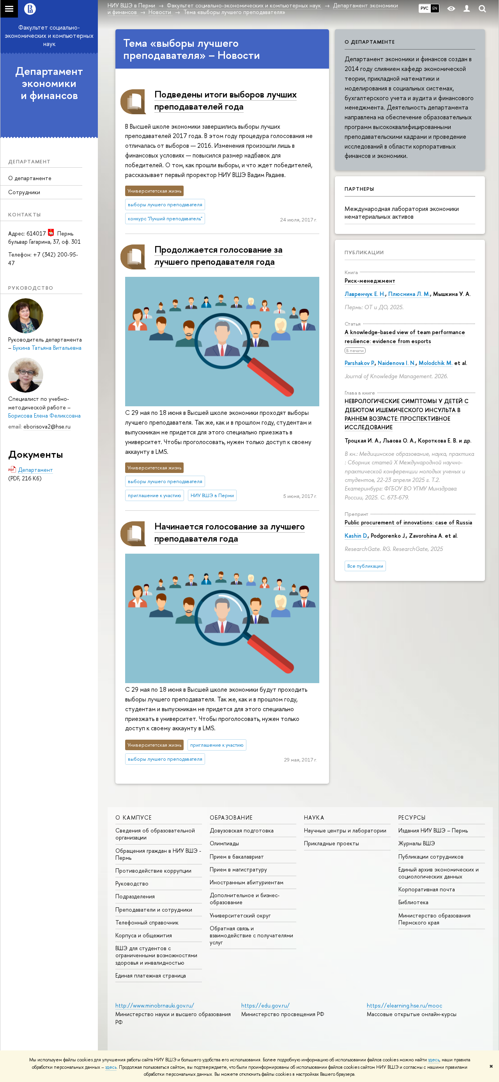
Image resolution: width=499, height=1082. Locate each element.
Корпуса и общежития (143, 935)
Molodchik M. (436, 363)
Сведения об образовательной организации (155, 834)
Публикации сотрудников (431, 856)
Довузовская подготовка (242, 830)
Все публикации (365, 566)
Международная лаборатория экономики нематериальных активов (402, 212)
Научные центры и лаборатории (345, 830)
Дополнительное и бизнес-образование (245, 898)
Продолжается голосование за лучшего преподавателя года (218, 255)
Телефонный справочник (147, 922)
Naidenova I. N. (397, 363)
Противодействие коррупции (153, 870)
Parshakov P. (360, 363)
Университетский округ (240, 915)
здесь (433, 1060)
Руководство (132, 883)
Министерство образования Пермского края (434, 919)
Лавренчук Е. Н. (365, 294)
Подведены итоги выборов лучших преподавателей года (225, 100)
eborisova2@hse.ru (47, 426)
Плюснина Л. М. (409, 294)
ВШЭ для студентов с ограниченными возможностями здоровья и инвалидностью (156, 955)
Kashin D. (356, 535)
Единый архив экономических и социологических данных (438, 873)
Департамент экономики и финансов (49, 83)
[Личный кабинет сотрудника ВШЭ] (466, 9)
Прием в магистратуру (238, 869)
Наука (314, 817)
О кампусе (133, 817)
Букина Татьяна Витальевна (47, 347)
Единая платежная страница (150, 975)
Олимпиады (224, 843)
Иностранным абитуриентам (246, 882)
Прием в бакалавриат (237, 856)
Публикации (364, 252)
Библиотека (413, 902)
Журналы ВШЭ (416, 843)
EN (434, 8)
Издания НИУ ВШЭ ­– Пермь (433, 830)
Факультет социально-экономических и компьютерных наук (49, 35)
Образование (231, 817)
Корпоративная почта (426, 889)
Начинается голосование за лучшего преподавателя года (229, 532)
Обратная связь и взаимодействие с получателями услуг (251, 935)
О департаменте (29, 178)
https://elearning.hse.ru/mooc (404, 1005)
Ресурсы (412, 817)
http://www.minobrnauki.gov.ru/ (154, 1005)
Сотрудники (24, 192)
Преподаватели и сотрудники (153, 909)
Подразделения (135, 896)
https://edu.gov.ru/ (265, 1005)
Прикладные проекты (331, 843)
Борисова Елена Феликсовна (44, 415)
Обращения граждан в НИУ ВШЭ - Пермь (158, 854)
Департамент (35, 469)
